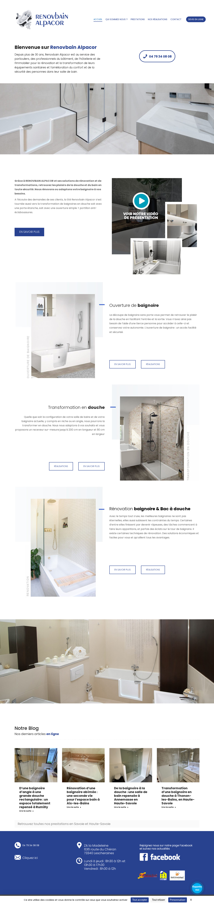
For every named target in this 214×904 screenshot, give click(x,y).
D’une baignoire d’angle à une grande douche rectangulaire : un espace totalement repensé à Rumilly (34, 797)
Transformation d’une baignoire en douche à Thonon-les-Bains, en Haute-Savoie (178, 795)
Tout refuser (158, 899)
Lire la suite (25, 811)
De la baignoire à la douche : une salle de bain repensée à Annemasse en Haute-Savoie (130, 795)
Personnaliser (177, 899)
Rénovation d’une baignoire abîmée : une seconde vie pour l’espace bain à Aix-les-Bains (83, 795)
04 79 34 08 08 (160, 56)
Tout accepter (139, 899)
